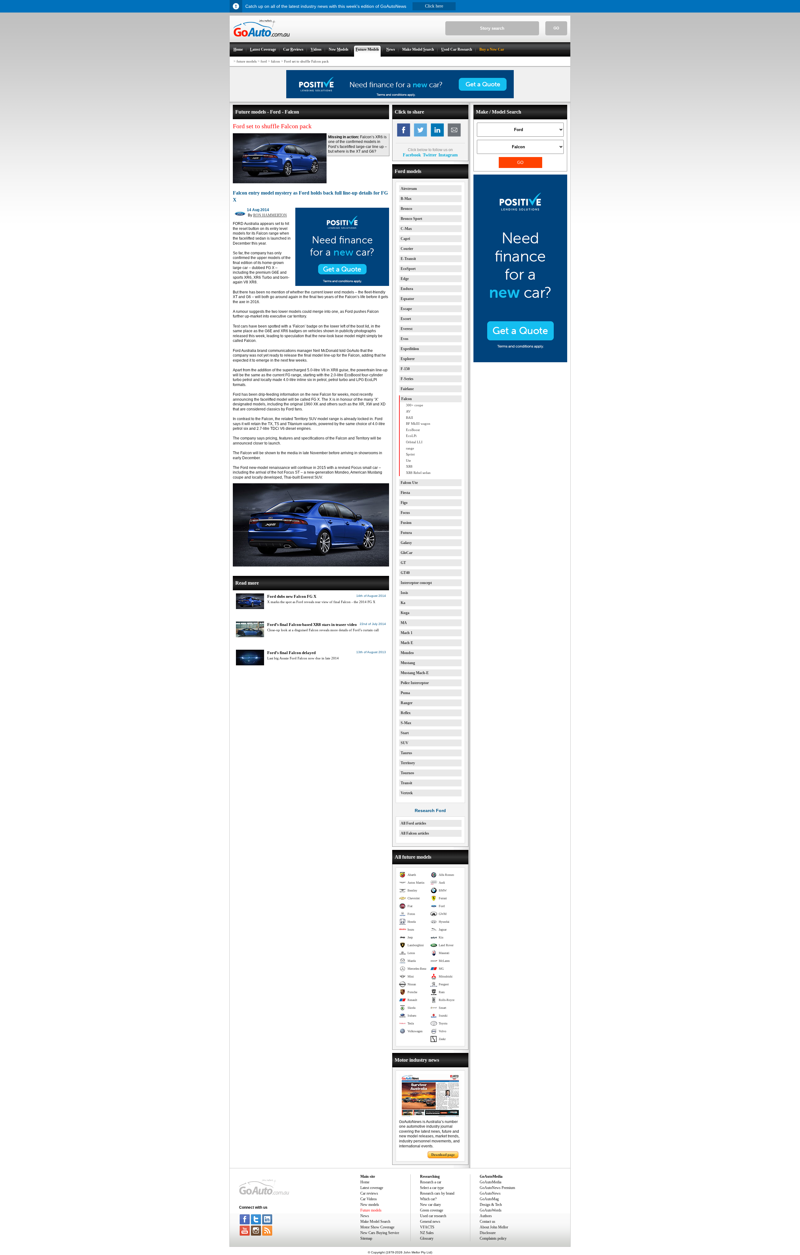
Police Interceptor (415, 683)
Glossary (426, 1238)
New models (369, 1204)
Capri (405, 238)
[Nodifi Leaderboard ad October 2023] (400, 97)
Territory (408, 763)
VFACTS (427, 1227)
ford (264, 61)
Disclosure (488, 1233)
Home (364, 1182)
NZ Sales (427, 1233)
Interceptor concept (416, 583)
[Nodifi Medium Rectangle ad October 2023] (342, 285)
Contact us (487, 1221)
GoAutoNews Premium (497, 1188)
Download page (443, 1154)
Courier (407, 248)
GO (556, 28)
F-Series (407, 379)
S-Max (406, 723)
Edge (405, 279)
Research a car (430, 1182)
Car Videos (368, 1199)
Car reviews (369, 1193)
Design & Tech (491, 1204)
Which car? (428, 1199)
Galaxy (406, 543)
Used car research (433, 1216)
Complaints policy (493, 1238)
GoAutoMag (489, 1199)
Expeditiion (410, 349)
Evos (404, 339)
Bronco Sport (411, 218)
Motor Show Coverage (377, 1227)
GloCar (406, 553)
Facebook (412, 154)
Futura (406, 533)
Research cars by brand (437, 1193)
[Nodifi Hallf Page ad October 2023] (520, 361)
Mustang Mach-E (415, 673)
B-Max (406, 198)
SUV (404, 743)
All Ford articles (413, 823)
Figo (404, 502)
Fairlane (407, 389)
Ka (403, 603)
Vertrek (407, 793)
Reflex (406, 713)
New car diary (430, 1204)
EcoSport (408, 269)
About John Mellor (494, 1227)
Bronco (406, 208)
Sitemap (366, 1238)
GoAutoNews (490, 1193)
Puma (405, 693)
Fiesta (405, 492)
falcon (275, 61)
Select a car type (432, 1188)
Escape (406, 309)
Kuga (405, 613)
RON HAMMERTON (270, 215)
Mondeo (407, 653)
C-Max (406, 228)
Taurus (406, 753)
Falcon (406, 399)
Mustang (408, 663)
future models (247, 61)
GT (403, 563)
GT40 (405, 573)
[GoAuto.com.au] (260, 39)
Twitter (430, 154)
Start (405, 733)
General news (430, 1221)
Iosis (404, 593)
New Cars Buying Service (379, 1233)
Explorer (408, 359)
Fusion (406, 523)
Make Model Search (375, 1221)
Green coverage (431, 1210)
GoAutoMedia (490, 1182)
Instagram (448, 154)
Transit (406, 783)
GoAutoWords (491, 1210)
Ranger (406, 703)
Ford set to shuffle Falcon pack (306, 61)
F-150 (405, 369)
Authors (486, 1216)
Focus (405, 513)
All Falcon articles (415, 833)
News (364, 1216)
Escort (406, 319)
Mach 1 (406, 633)
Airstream (409, 188)
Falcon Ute (409, 482)
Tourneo (407, 773)
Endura (407, 289)
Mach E (407, 643)
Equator (407, 299)
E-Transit (408, 259)
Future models (371, 1210)
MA (404, 623)
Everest (406, 329)
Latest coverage (371, 1188)
